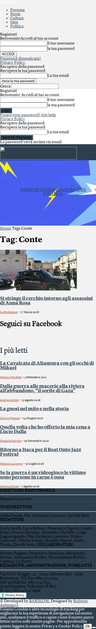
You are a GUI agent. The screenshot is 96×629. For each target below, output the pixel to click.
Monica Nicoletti (11, 377)
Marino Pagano (10, 418)
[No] (94, 627)
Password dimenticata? (20, 59)
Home (5, 229)
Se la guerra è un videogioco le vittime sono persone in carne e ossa (43, 475)
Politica (17, 26)
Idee (14, 22)
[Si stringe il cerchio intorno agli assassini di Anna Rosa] (38, 289)
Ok (88, 626)
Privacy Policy (12, 63)
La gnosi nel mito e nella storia (34, 409)
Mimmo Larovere (11, 463)
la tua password (61, 49)
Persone (17, 10)
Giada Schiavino (10, 441)
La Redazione (9, 312)
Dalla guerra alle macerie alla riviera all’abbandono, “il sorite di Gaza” (42, 388)
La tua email (58, 76)
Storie (15, 14)
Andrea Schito (9, 400)
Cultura (17, 18)
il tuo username (60, 43)
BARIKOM (39, 601)
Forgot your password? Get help (28, 115)
